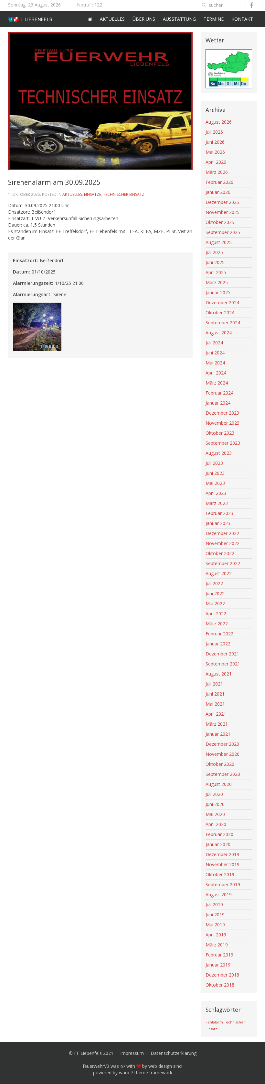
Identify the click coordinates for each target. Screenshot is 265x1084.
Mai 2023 (215, 483)
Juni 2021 (215, 694)
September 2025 (223, 232)
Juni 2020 (215, 804)
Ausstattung (179, 19)
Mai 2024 (215, 363)
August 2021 (219, 674)
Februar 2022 (219, 634)
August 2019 (219, 894)
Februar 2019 (219, 955)
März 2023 (217, 503)
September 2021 (223, 664)
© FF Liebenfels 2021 (91, 1053)
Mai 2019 (215, 925)
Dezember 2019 (222, 854)
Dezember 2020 (222, 744)
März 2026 (217, 172)
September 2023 (223, 443)
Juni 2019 (215, 914)
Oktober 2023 (220, 433)
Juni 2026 (215, 142)
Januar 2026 (218, 192)
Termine (214, 19)
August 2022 (219, 573)
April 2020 (216, 824)
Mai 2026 (215, 152)
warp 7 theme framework (145, 1072)
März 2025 (217, 282)
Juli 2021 (214, 684)
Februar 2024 (219, 393)
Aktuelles (112, 19)
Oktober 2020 (220, 764)
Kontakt (242, 19)
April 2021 (216, 714)
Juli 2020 (214, 794)
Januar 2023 (218, 523)
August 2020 (219, 784)
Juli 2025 (214, 252)
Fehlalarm (214, 1022)
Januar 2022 (218, 644)
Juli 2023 (214, 463)
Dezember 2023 (222, 413)
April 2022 (216, 613)
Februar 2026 (219, 182)
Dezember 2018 (222, 975)
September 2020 (223, 774)
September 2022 (223, 563)
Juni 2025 (215, 262)
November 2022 (222, 543)
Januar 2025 (218, 292)
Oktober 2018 (220, 985)
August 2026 (219, 122)
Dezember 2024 (222, 302)
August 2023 (219, 453)
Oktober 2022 (220, 553)
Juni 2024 (215, 353)
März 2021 (217, 724)
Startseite (90, 19)
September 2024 (223, 322)
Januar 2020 (218, 844)
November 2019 (222, 864)
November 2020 (222, 754)
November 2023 (222, 423)
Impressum (132, 1053)
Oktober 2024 (220, 312)
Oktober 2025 (220, 222)
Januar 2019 (218, 965)
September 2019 (223, 884)
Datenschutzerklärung (173, 1053)
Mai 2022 (215, 603)
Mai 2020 (215, 814)
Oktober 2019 (220, 874)
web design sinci (165, 1066)
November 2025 (222, 212)
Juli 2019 (214, 904)
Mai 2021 (215, 704)
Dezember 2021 (222, 654)
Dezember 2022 (222, 533)
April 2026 (216, 162)
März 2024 (217, 383)
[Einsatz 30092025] (38, 327)
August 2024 (219, 333)
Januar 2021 (218, 734)
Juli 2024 (214, 343)
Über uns (143, 19)
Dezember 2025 (222, 202)
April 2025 (216, 272)
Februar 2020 (219, 834)
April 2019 (216, 935)
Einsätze (92, 194)
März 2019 (217, 945)
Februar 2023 (219, 513)
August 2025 (219, 242)
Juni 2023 (215, 473)
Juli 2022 (214, 583)
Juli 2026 (214, 132)
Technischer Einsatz (123, 194)
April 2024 (216, 373)
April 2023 (216, 493)
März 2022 (217, 623)
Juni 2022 (215, 593)
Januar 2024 (218, 403)
